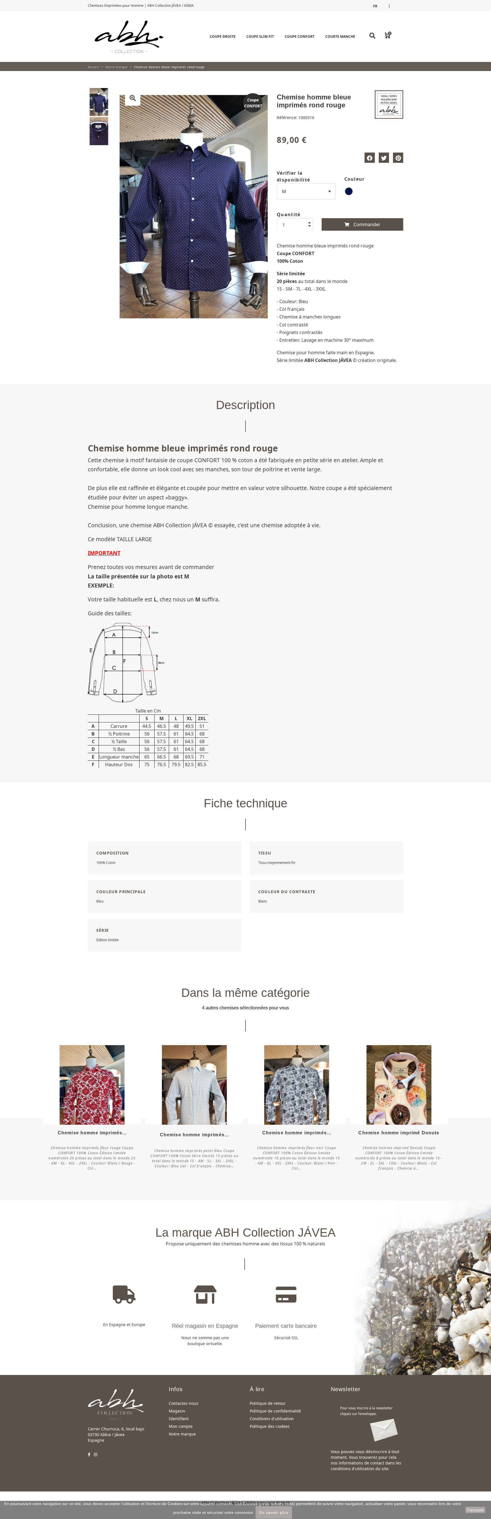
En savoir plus (273, 1512)
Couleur (354, 179)
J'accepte (475, 1510)
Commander (366, 224)
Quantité (289, 214)
